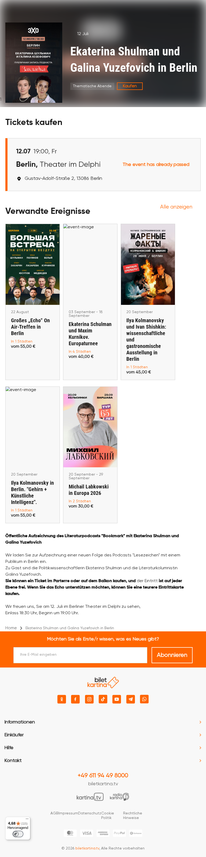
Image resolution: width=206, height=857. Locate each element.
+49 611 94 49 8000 (103, 776)
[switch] (18, 834)
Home (11, 628)
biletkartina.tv (103, 784)
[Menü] (27, 820)
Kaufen (130, 86)
